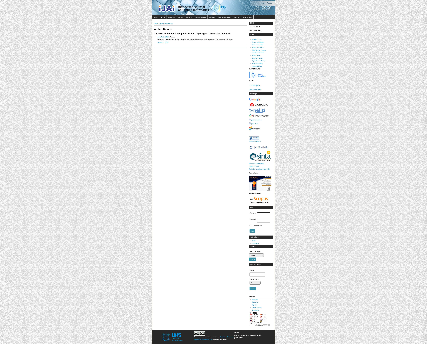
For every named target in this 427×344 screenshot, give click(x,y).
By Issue (255, 299)
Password (253, 219)
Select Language (254, 251)
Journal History (257, 66)
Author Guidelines (224, 17)
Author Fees (256, 55)
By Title (254, 305)
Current (180, 17)
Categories (171, 17)
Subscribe (255, 243)
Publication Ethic (257, 45)
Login (263, 3)
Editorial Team (256, 39)
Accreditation (247, 17)
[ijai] (254, 101)
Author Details (168, 23)
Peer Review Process (259, 50)
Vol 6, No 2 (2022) (163, 37)
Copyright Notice (257, 58)
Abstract (160, 42)
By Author (255, 302)
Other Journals (257, 307)
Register (269, 3)
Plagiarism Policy (257, 63)
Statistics (212, 17)
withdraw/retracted (258, 53)
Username (253, 213)
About (163, 17)
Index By (237, 17)
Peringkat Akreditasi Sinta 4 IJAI (259, 169)
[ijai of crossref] (254, 129)
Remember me (257, 226)
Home (156, 17)
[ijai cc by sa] (199, 335)
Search (161, 23)
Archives (189, 17)
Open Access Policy (258, 61)
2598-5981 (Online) (255, 89)
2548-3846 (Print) (254, 86)
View (253, 241)
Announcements (200, 17)
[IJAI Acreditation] (257, 77)
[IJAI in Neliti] (257, 112)
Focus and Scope (258, 42)
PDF (166, 42)
